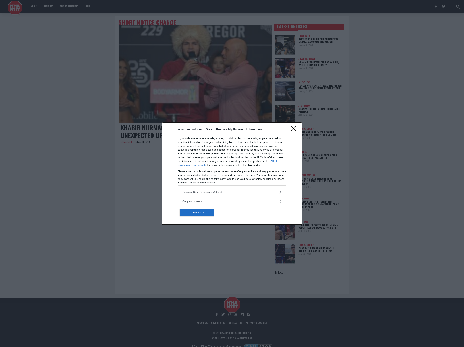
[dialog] (232, 174)
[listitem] (232, 192)
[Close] (294, 129)
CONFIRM (197, 212)
